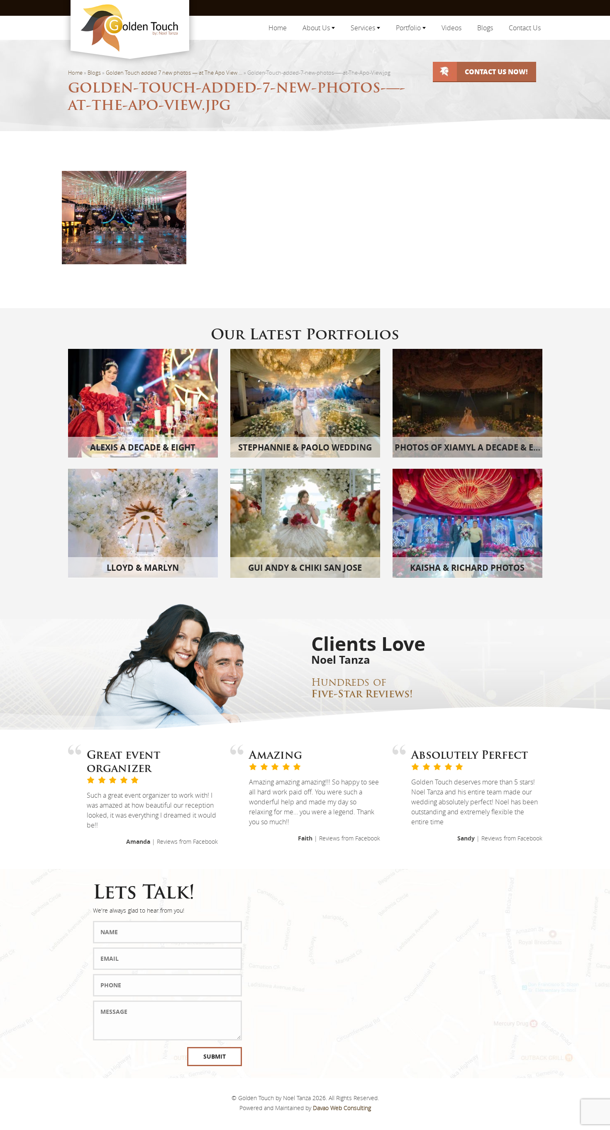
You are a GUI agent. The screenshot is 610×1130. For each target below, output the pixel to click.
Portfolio (409, 27)
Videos (451, 27)
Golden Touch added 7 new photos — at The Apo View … (174, 72)
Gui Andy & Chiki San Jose (305, 567)
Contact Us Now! (496, 71)
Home (277, 27)
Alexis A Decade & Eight (142, 447)
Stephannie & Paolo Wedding (305, 447)
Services (364, 27)
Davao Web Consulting (342, 1108)
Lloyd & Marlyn (143, 567)
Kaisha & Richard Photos (467, 567)
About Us (317, 27)
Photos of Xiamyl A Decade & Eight (474, 447)
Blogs (485, 27)
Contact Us (525, 27)
